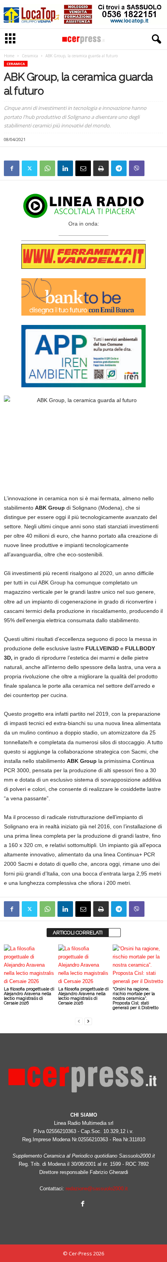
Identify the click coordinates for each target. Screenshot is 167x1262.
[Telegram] (119, 168)
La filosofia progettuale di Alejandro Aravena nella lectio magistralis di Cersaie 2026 (29, 996)
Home (9, 55)
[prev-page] (79, 1021)
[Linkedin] (65, 168)
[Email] (83, 168)
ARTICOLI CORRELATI (78, 932)
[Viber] (136, 168)
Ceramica (30, 55)
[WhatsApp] (47, 168)
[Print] (101, 168)
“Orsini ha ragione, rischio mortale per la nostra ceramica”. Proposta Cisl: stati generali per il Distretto (135, 998)
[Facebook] (11, 168)
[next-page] (88, 1021)
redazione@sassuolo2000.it (97, 1188)
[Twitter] (29, 168)
